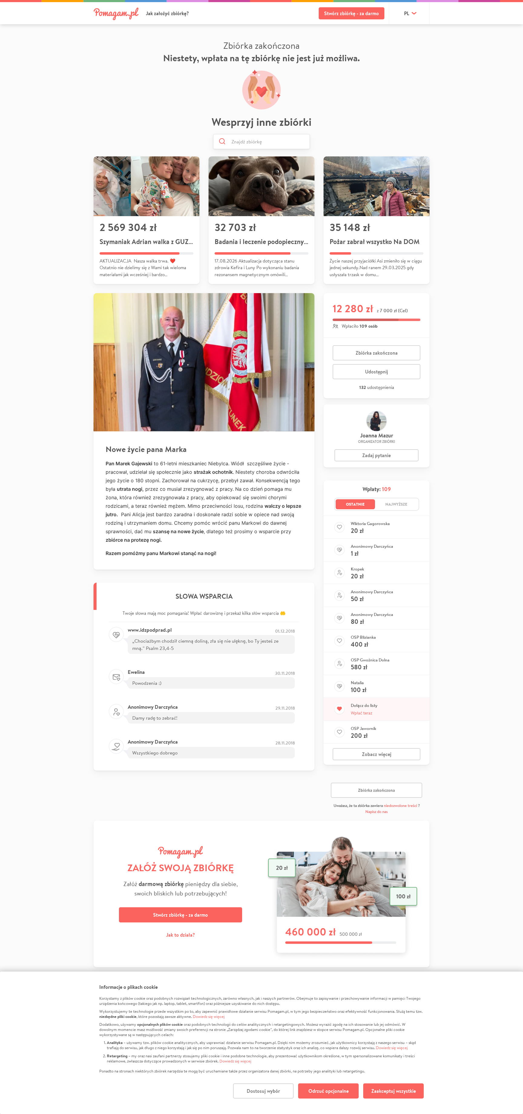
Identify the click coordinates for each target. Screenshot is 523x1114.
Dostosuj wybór (263, 1091)
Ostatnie (355, 504)
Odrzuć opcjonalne (328, 1091)
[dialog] (261, 1043)
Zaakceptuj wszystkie (393, 1091)
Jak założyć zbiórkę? (167, 13)
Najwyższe (396, 504)
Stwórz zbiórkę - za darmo (351, 13)
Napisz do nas (376, 811)
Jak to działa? (180, 935)
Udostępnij (376, 371)
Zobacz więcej (376, 754)
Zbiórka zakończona (377, 353)
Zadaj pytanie (376, 455)
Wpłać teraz (361, 713)
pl (406, 13)
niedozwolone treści (400, 805)
